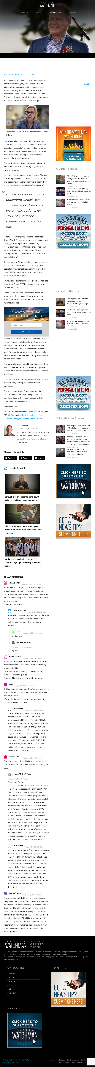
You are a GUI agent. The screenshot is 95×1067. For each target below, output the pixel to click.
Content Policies (76, 1062)
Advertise (72, 13)
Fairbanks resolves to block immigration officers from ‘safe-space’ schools (77, 451)
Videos (38, 13)
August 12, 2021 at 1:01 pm (18, 779)
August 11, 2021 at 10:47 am (25, 686)
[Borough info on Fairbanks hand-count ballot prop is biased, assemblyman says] (60, 302)
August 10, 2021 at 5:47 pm (31, 584)
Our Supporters (86, 1060)
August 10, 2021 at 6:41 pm (37, 612)
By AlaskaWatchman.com (19, 74)
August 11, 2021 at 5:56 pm (32, 633)
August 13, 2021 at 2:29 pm (32, 895)
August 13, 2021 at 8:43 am (34, 847)
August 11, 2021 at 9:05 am (32, 658)
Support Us (23, 13)
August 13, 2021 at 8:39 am (34, 710)
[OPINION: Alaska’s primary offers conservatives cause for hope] (60, 192)
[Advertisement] (73, 106)
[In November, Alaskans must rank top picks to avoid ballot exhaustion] (60, 203)
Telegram (26, 458)
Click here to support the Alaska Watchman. (23, 418)
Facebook (11, 458)
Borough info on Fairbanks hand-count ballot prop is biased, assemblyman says (77, 301)
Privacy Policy (64, 1062)
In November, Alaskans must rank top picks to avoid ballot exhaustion (78, 202)
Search (87, 84)
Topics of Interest (54, 13)
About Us (61, 1060)
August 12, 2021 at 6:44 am (32, 758)
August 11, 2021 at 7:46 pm (22, 647)
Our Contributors (73, 1060)
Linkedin (40, 458)
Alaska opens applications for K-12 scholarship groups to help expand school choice (78, 428)
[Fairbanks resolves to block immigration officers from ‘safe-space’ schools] (60, 452)
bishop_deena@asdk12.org (31, 415)
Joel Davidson (22, 426)
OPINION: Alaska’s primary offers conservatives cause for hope (79, 191)
